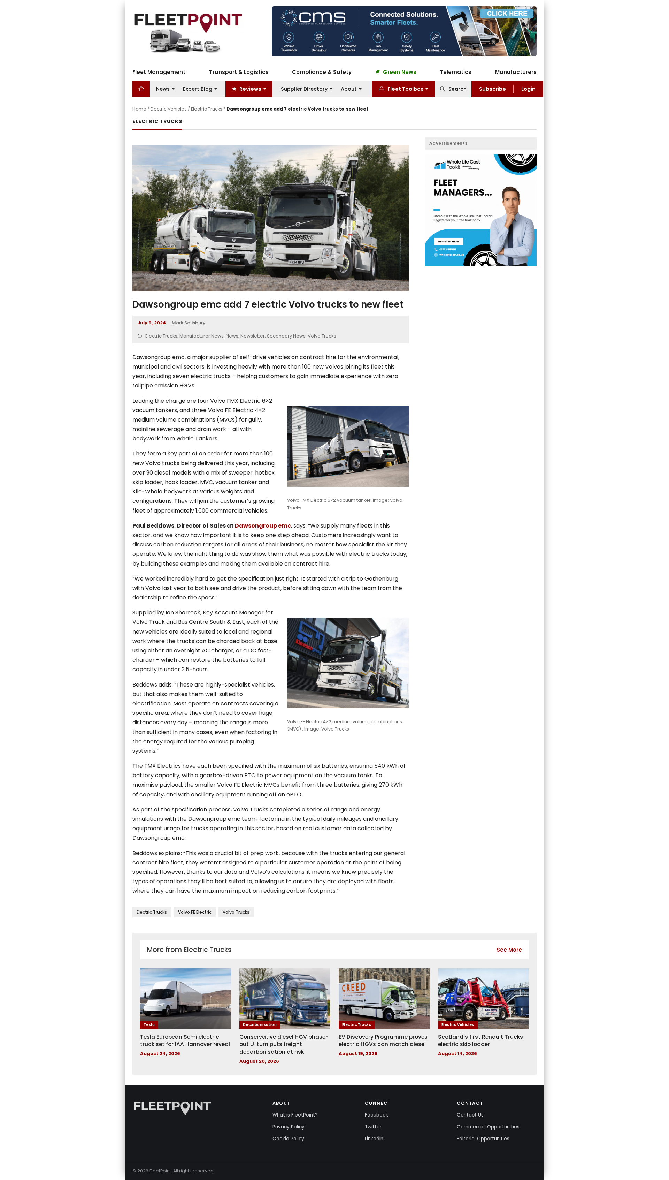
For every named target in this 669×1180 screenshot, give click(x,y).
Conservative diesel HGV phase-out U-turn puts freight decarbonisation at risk (283, 1044)
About (349, 88)
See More (509, 949)
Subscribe (492, 88)
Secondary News (286, 336)
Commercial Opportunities (488, 1127)
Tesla (149, 1024)
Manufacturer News (201, 336)
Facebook (376, 1115)
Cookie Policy (288, 1138)
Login (528, 88)
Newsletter (252, 336)
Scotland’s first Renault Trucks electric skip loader (480, 1040)
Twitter (373, 1127)
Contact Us (470, 1115)
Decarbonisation (260, 1024)
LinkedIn (374, 1138)
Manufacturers (516, 71)
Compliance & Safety (322, 71)
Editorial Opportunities (483, 1138)
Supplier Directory (304, 88)
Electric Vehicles (169, 109)
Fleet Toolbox (405, 88)
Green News (399, 71)
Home (139, 109)
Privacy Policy (288, 1127)
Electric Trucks (206, 109)
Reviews (250, 88)
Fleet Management (158, 71)
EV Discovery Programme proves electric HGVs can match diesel (383, 1040)
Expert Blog (197, 88)
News (163, 88)
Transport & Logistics (239, 71)
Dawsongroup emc (263, 526)
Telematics (455, 71)
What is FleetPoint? (295, 1115)
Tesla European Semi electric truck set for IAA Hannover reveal (185, 1040)
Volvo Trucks (322, 336)
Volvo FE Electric (195, 912)
